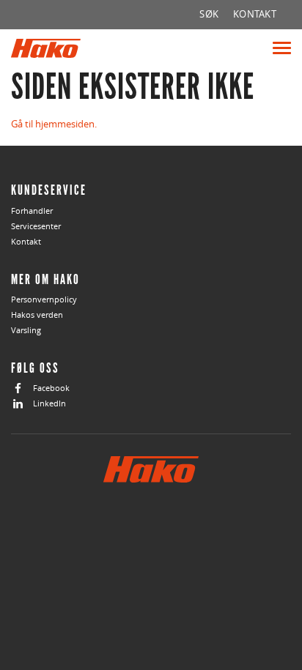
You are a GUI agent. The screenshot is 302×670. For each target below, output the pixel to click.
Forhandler (32, 210)
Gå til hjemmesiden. (54, 123)
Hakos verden (37, 314)
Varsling (26, 329)
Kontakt (26, 241)
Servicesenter (36, 225)
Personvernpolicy (44, 299)
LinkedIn (49, 403)
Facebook (51, 387)
